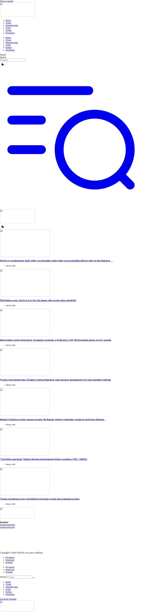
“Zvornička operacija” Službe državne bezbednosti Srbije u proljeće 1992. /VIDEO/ (43, 459)
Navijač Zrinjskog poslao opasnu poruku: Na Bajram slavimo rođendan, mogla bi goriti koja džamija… (53, 419)
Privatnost (10, 557)
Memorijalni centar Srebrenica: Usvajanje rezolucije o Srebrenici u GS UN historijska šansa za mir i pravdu (55, 340)
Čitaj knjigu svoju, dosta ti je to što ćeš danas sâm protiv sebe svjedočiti (38, 300)
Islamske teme (12, 25)
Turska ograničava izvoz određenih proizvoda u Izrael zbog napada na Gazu (39, 499)
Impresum (10, 560)
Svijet (8, 28)
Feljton (9, 30)
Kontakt (9, 562)
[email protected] (7, 525)
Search (3, 55)
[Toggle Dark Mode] (3, 64)
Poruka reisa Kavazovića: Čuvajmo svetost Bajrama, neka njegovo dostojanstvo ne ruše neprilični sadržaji (55, 379)
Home (8, 20)
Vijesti (8, 23)
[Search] (34, 577)
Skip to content (6, 1)
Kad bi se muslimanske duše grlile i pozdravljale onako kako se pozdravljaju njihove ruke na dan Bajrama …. (56, 260)
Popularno (10, 33)
